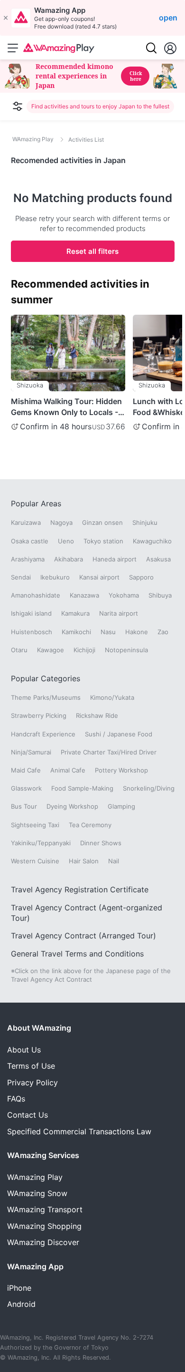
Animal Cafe (67, 770)
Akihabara (68, 559)
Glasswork (26, 788)
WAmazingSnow (37, 1193)
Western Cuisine (35, 861)
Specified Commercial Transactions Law (79, 1131)
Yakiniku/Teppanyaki (41, 843)
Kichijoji (84, 650)
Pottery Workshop (121, 770)
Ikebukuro (55, 577)
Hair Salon (84, 861)
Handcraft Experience (43, 734)
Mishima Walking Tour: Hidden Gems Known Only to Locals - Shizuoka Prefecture (66, 406)
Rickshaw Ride (97, 715)
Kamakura (75, 613)
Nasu (108, 632)
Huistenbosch (31, 632)
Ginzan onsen (102, 522)
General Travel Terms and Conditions (77, 953)
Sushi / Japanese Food (118, 734)
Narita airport (118, 613)
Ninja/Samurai (31, 752)
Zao (162, 632)
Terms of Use (31, 1066)
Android (21, 1304)
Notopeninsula (126, 650)
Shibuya (160, 595)
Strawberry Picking (38, 715)
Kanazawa (84, 595)
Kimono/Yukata (112, 697)
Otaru (19, 650)
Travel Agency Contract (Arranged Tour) (83, 935)
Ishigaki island (31, 613)
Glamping (121, 806)
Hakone (136, 632)
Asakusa (158, 559)
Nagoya (61, 522)
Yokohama (124, 595)
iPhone (19, 1288)
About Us (24, 1049)
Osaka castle (29, 541)
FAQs (16, 1098)
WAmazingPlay (35, 1177)
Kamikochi (76, 632)
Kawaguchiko (152, 541)
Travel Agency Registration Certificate (79, 889)
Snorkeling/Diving (149, 788)
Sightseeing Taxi (35, 825)
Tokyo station (103, 541)
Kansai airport (99, 577)
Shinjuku (144, 522)
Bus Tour (24, 806)
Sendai (21, 577)
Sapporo (141, 577)
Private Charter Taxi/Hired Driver (109, 752)
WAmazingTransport (45, 1209)
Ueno (66, 541)
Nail (113, 861)
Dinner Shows (100, 843)
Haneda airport (114, 559)
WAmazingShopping (44, 1226)
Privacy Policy (32, 1082)
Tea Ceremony (90, 825)
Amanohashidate (35, 595)
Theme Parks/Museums (46, 697)
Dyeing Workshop (72, 806)
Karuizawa (26, 522)
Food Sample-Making (82, 788)
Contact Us (27, 1115)
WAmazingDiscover (43, 1242)
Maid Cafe (26, 770)
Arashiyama (28, 559)
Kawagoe (50, 650)
